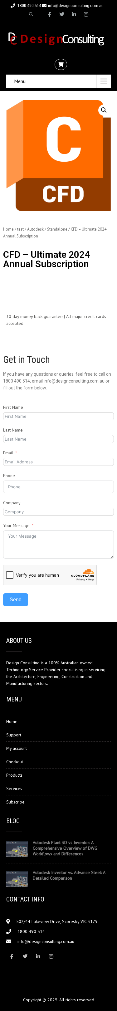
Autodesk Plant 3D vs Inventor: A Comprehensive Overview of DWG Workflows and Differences (65, 848)
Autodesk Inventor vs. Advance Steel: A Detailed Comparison (69, 875)
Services (14, 788)
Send (16, 599)
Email (8, 453)
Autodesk (35, 229)
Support (13, 735)
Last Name (13, 430)
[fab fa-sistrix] (31, 14)
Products (14, 775)
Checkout (14, 761)
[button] (104, 110)
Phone (9, 475)
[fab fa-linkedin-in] (74, 14)
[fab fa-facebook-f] (49, 14)
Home (8, 229)
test (20, 229)
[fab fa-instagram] (86, 14)
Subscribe (15, 802)
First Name (13, 407)
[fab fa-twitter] (61, 14)
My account (16, 748)
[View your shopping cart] (61, 64)
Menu (20, 81)
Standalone (57, 229)
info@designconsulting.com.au (76, 5)
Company (12, 503)
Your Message (16, 525)
